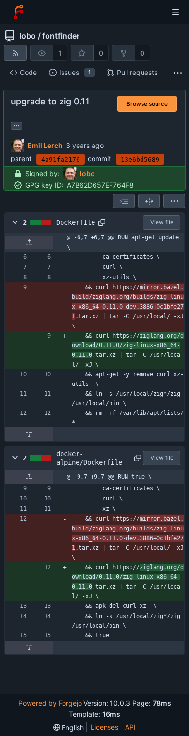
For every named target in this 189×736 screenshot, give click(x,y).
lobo (27, 36)
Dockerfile (75, 222)
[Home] (18, 12)
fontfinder (60, 36)
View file (161, 222)
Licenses (104, 727)
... (16, 125)
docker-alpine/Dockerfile (89, 458)
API (130, 727)
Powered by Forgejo (50, 703)
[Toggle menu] (175, 12)
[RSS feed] (15, 53)
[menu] (174, 201)
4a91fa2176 (60, 159)
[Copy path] (102, 222)
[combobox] (124, 201)
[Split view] (149, 201)
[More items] (178, 73)
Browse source (147, 103)
